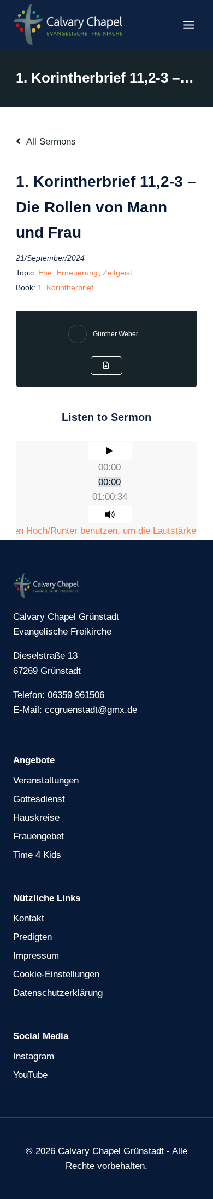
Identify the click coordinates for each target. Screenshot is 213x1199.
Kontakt (28, 918)
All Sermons (50, 141)
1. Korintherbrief (65, 287)
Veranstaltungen (46, 780)
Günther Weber (115, 334)
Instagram (33, 1056)
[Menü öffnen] (188, 24)
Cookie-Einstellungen (56, 974)
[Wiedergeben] (110, 451)
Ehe (45, 272)
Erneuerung (77, 272)
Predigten (32, 937)
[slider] (109, 482)
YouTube (30, 1075)
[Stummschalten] (110, 514)
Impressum (36, 955)
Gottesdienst (39, 799)
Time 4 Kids (37, 855)
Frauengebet (38, 836)
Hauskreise (36, 817)
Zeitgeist (117, 272)
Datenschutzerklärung (58, 993)
